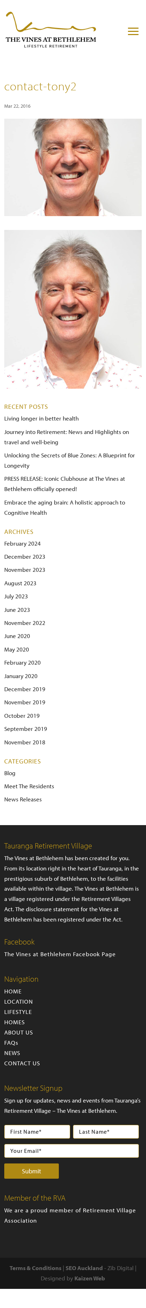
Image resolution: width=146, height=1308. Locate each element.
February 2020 (22, 662)
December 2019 (24, 689)
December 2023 (24, 556)
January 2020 (21, 676)
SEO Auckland (84, 1268)
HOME (13, 991)
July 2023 (16, 596)
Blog (10, 773)
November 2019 (24, 702)
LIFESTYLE (18, 1011)
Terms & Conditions (35, 1268)
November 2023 (24, 569)
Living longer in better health (41, 418)
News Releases (23, 799)
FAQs (11, 1042)
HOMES (14, 1022)
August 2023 (20, 583)
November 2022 (24, 622)
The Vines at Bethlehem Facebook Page (60, 954)
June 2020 (17, 635)
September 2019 (25, 728)
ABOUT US (18, 1032)
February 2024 (22, 543)
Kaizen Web (89, 1278)
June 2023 (17, 609)
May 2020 (16, 649)
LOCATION (18, 1001)
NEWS (12, 1052)
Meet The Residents (29, 786)
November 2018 (24, 742)
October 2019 (22, 715)
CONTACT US (22, 1063)
